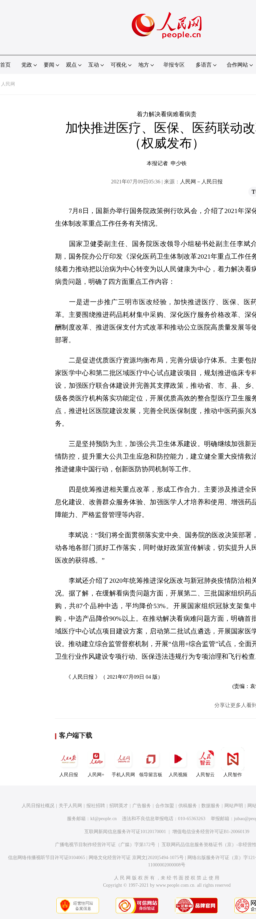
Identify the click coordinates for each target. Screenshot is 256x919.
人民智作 (232, 774)
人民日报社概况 (38, 805)
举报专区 (174, 65)
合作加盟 (164, 805)
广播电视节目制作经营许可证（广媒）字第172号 (105, 844)
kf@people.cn (103, 818)
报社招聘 (95, 805)
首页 (5, 65)
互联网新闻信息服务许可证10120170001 (125, 831)
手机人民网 (123, 774)
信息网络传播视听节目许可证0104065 (46, 857)
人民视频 (178, 774)
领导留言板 (150, 774)
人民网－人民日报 (201, 181)
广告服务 (141, 805)
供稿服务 (187, 805)
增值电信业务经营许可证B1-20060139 (210, 831)
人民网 (8, 84)
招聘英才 (118, 805)
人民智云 (205, 774)
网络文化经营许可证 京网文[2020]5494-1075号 (136, 857)
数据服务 (210, 805)
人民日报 (68, 774)
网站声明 (233, 805)
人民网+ (96, 774)
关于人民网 (70, 805)
